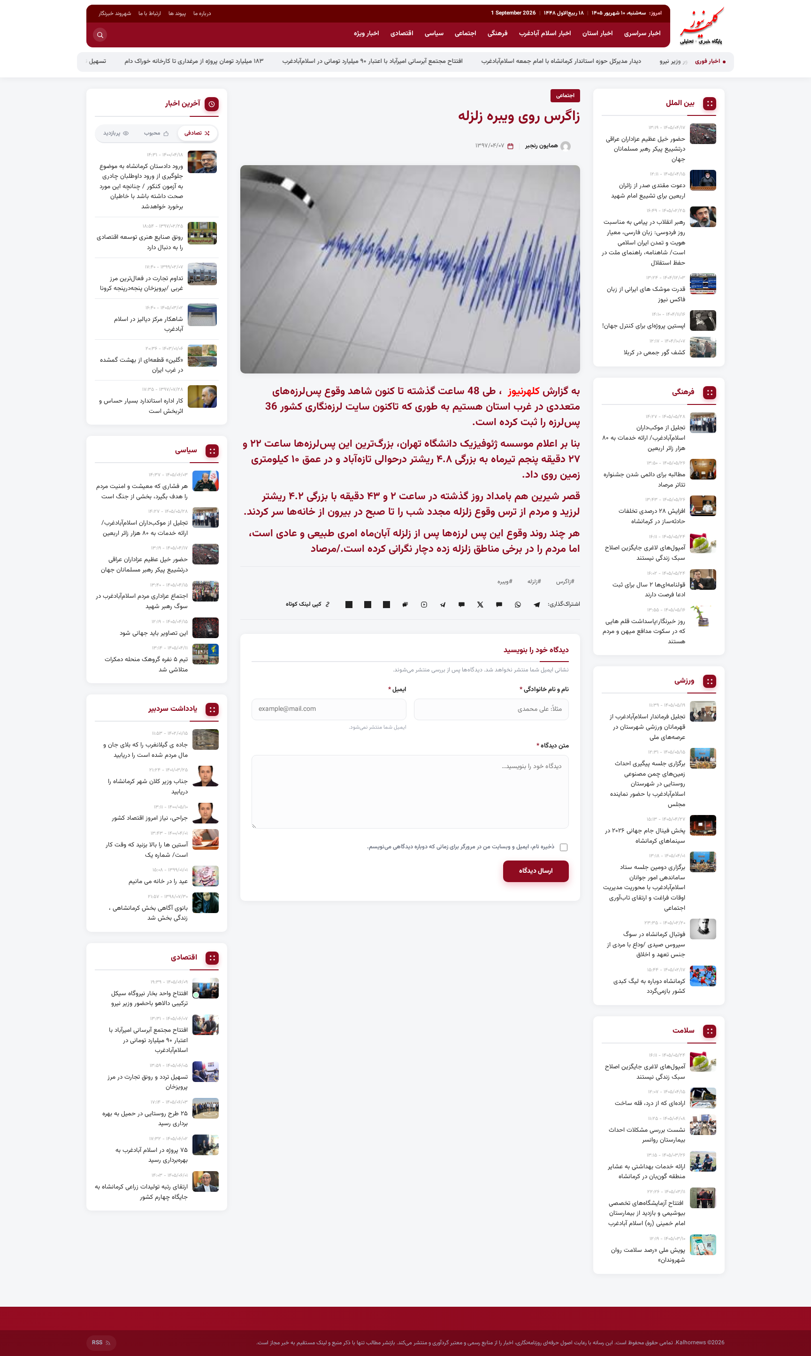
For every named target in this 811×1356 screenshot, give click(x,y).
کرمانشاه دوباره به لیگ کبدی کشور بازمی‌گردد (649, 986)
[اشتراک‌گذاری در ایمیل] (348, 604)
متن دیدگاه (552, 746)
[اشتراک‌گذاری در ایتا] (498, 604)
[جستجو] (100, 35)
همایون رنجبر (541, 146)
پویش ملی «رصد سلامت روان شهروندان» (648, 1255)
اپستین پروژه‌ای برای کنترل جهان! (643, 326)
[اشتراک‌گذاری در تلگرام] (536, 604)
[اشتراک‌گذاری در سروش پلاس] (442, 604)
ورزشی (684, 681)
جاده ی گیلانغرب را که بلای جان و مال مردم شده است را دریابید (145, 750)
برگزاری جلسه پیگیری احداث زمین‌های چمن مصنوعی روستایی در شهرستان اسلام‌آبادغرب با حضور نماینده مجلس (647, 784)
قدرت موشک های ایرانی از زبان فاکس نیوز (646, 294)
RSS (97, 1343)
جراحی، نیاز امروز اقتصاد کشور (150, 818)
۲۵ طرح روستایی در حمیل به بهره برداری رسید (145, 1119)
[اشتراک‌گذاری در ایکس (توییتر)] (480, 604)
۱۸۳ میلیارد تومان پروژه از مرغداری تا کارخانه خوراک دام (241, 61)
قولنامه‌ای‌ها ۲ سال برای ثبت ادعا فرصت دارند (648, 590)
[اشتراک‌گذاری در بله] (461, 604)
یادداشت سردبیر (172, 709)
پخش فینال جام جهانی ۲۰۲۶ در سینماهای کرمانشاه (645, 836)
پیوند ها (177, 13)
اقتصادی (401, 34)
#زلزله (534, 582)
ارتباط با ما (149, 13)
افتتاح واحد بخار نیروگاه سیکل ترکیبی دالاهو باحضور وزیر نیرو (149, 999)
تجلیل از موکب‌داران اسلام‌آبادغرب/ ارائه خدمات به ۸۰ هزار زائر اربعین (643, 438)
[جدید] (205, 988)
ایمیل (397, 689)
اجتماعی (465, 34)
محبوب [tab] (152, 133)
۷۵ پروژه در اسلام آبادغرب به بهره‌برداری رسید (151, 1155)
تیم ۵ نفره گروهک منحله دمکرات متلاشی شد (146, 665)
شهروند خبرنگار (115, 13)
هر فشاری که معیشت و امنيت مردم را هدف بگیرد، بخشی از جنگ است (142, 491)
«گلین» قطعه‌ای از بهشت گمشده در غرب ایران (141, 365)
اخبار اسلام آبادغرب (545, 34)
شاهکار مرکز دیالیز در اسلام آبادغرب (148, 324)
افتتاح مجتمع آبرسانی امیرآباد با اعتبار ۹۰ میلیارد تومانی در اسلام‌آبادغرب (420, 61)
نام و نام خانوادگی (544, 689)
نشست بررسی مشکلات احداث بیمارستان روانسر (647, 1135)
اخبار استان (597, 34)
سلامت (684, 1031)
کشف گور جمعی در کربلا (654, 353)
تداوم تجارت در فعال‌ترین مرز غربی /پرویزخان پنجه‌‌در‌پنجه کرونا (141, 284)
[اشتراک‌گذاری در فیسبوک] (367, 604)
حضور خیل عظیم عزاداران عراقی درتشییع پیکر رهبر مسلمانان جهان (645, 149)
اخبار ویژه (366, 34)
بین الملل (680, 103)
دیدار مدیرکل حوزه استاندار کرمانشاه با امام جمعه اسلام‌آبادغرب (609, 61)
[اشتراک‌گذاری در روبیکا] (423, 604)
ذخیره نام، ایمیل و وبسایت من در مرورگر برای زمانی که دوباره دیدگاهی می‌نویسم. (460, 847)
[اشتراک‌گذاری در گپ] (405, 604)
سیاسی (434, 34)
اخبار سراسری (642, 34)
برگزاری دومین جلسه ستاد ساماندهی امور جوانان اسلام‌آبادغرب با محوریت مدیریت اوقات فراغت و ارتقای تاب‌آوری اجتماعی (644, 887)
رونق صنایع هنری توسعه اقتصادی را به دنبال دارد (140, 242)
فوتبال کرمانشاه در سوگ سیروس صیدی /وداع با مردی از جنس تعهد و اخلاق (646, 944)
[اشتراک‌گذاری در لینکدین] (386, 604)
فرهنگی (498, 34)
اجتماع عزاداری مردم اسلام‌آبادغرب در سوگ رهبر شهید (142, 601)
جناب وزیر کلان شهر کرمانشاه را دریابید (148, 787)
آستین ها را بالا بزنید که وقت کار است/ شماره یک (147, 850)
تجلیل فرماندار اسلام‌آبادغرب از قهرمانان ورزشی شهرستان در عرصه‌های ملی (647, 727)
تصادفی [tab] (193, 133)
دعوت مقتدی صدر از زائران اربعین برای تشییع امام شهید (648, 191)
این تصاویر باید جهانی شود (154, 633)
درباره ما (202, 13)
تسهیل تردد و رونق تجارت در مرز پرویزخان (101, 61)
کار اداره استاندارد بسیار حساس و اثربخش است (141, 406)
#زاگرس (565, 582)
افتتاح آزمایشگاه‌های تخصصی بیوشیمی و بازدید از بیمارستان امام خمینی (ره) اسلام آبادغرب (646, 1213)
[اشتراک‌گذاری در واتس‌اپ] (517, 604)
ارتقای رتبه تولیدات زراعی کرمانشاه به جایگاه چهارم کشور (141, 1192)
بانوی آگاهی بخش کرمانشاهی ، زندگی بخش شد (148, 913)
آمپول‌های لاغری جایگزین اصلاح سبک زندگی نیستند (645, 553)
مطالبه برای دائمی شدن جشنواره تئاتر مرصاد (644, 480)
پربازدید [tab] (111, 133)
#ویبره (505, 582)
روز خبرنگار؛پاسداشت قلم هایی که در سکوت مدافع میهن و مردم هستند (644, 632)
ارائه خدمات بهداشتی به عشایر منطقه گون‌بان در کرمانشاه (646, 1172)
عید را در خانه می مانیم (158, 881)
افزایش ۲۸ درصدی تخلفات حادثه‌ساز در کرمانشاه (652, 516)
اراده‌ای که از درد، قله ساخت (650, 1103)
